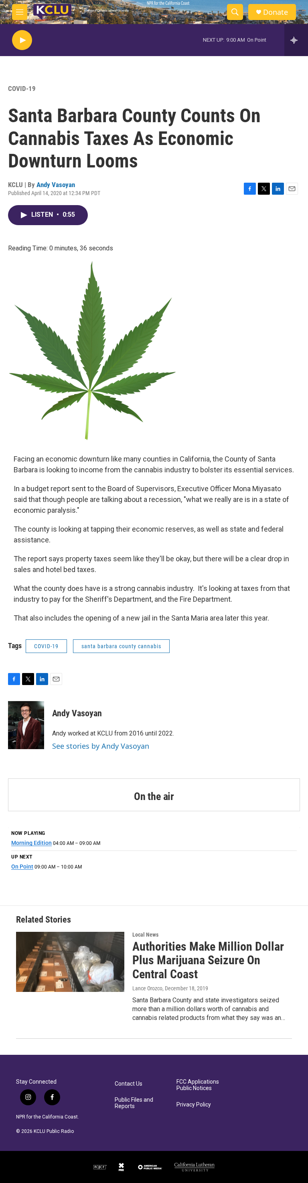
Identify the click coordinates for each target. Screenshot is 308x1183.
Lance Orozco (147, 988)
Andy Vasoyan (55, 185)
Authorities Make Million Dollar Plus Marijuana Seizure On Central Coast (208, 960)
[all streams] (296, 40)
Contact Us (128, 1084)
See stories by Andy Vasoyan (100, 746)
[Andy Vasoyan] (26, 725)
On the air (154, 796)
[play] (22, 40)
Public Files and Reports (134, 1103)
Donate (275, 12)
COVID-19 (22, 89)
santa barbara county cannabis (121, 646)
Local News (145, 934)
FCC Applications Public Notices (197, 1085)
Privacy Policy (193, 1105)
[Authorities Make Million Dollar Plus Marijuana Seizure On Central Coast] (70, 962)
